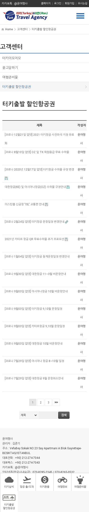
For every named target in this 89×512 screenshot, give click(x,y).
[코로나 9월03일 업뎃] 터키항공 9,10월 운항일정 (34, 308)
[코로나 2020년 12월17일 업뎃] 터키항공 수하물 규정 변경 (39, 169)
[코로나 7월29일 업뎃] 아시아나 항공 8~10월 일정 (35, 361)
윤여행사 (44, 15)
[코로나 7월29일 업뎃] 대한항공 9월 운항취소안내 (34, 378)
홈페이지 (46, 3)
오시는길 (82, 3)
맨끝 (56, 402)
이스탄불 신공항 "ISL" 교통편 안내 (25, 204)
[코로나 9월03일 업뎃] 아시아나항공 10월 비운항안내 (36, 291)
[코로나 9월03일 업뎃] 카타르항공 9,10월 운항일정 (35, 326)
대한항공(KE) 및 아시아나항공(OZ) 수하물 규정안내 (35, 187)
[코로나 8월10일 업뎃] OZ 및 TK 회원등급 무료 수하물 (37, 152)
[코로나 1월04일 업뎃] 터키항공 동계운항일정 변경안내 (37, 256)
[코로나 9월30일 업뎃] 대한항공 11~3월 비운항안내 (36, 274)
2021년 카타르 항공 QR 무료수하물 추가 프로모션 (35, 239)
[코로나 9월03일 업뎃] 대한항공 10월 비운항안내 (34, 343)
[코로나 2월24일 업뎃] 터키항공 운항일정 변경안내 (35, 221)
